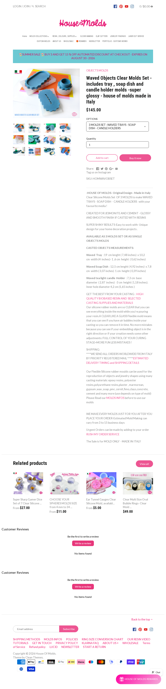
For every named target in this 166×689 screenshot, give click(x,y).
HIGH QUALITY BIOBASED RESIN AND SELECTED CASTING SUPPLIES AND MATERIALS (114, 298)
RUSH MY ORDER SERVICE (102, 434)
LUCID (54, 647)
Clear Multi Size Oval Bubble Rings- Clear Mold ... (135, 503)
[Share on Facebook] (97, 168)
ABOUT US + (111, 643)
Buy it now (135, 158)
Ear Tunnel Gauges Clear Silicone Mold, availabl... (101, 501)
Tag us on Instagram (98, 172)
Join (26, 6)
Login (17, 6)
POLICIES (72, 639)
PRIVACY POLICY (67, 643)
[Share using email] (116, 168)
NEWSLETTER (70, 647)
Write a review (83, 543)
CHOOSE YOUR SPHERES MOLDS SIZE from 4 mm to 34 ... (63, 503)
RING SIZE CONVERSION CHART (102, 639)
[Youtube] (126, 6)
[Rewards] (138, 679)
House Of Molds (46, 653)
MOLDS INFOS (115, 398)
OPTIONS (92, 118)
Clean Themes (34, 657)
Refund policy (37, 647)
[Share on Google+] (111, 168)
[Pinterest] (121, 6)
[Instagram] (132, 6)
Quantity (91, 138)
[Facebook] (115, 6)
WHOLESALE (130, 643)
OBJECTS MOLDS (97, 70)
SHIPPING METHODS (26, 639)
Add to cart (102, 157)
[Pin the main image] (106, 168)
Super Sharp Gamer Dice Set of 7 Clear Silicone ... (27, 501)
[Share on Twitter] (102, 168)
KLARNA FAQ (90, 643)
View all (144, 463)
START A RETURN (94, 647)
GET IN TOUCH (42, 643)
